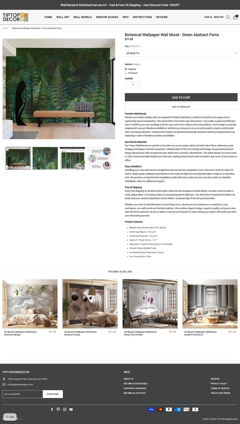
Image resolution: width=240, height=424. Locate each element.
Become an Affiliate (135, 393)
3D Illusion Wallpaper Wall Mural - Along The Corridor (140, 333)
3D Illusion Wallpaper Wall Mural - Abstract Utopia (80, 333)
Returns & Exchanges (135, 384)
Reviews (162, 17)
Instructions (142, 17)
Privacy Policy (219, 384)
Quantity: (129, 78)
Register (219, 17)
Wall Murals (82, 17)
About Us (129, 379)
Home (48, 17)
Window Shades (107, 17)
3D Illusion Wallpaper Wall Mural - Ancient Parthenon (200, 333)
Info (126, 17)
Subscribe (53, 394)
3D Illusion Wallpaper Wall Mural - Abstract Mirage (20, 333)
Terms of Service (220, 388)
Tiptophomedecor (227, 419)
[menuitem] (48, 17)
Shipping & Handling (135, 388)
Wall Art (62, 17)
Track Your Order (220, 393)
